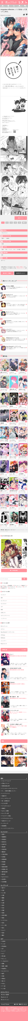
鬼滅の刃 (24, 585)
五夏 (3, 895)
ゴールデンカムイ (6, 805)
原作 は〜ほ (7, 529)
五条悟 (3, 864)
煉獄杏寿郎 (4, 866)
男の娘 (3, 956)
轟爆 (3, 897)
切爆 (3, 910)
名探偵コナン (5, 588)
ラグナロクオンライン (7, 818)
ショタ (3, 943)
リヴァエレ (4, 920)
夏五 (3, 900)
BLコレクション (4, 626)
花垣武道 (4, 849)
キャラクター (4, 603)
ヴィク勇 (4, 925)
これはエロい (5, 961)
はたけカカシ (5, 876)
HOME (3, 529)
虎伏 (3, 922)
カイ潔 (3, 892)
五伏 (3, 907)
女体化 (3, 941)
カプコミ (3, 629)
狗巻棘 (3, 861)
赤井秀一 (4, 879)
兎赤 (3, 932)
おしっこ (4, 958)
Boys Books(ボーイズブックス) (7, 632)
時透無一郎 (4, 869)
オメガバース (12, 588)
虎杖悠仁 (4, 839)
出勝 (3, 902)
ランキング (3, 594)
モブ (3, 953)
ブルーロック (4, 232)
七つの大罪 (4, 803)
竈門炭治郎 (4, 871)
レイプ (25, 586)
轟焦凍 (3, 851)
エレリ (3, 930)
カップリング (4, 600)
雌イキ (3, 981)
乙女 (6, 249)
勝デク (3, 887)
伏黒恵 (3, 856)
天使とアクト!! (5, 783)
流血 (2, 249)
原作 (2, 597)
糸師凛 (7, 238)
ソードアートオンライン (8, 828)
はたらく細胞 (5, 810)
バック (10, 249)
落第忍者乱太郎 (6, 785)
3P (2, 948)
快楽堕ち (4, 968)
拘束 (3, 976)
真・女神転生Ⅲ (6, 800)
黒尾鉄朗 (4, 859)
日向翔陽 (4, 881)
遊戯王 (3, 808)
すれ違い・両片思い (21, 249)
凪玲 (3, 905)
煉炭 (3, 917)
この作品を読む (14, 570)
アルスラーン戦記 (6, 815)
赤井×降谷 (4, 915)
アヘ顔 (3, 986)
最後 (24, 222)
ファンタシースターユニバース (9, 788)
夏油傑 (3, 846)
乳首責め (4, 946)
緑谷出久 (4, 841)
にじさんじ (19, 586)
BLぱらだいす (4, 643)
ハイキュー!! (5, 823)
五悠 (3, 890)
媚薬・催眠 (4, 966)
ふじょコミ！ (4, 640)
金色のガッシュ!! (6, 820)
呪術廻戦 (10, 585)
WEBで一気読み (7, 273)
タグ (2, 606)
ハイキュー (4, 585)
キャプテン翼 (5, 813)
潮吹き (3, 978)
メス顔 (3, 988)
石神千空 (4, 844)
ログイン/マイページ (5, 615)
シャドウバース (6, 793)
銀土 (3, 927)
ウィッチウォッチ (6, 798)
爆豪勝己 (4, 836)
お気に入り (3, 612)
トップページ (4, 618)
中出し (3, 983)
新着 (2, 609)
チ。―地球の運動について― (9, 790)
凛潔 (2, 243)
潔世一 (3, 238)
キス (14, 249)
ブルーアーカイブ (6, 780)
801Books (3, 637)
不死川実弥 (4, 854)
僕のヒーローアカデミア (9, 586)
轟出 (3, 935)
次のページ (20, 218)
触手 (3, 973)
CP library (3, 635)
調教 (3, 963)
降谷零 (3, 874)
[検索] (24, 579)
